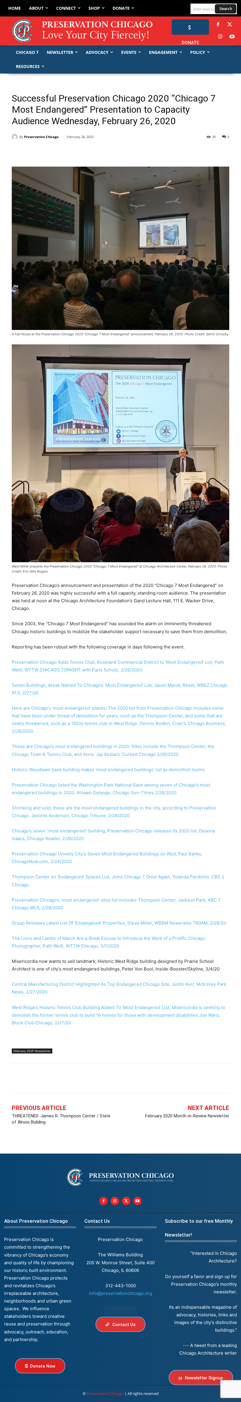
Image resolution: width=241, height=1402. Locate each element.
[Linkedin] (45, 152)
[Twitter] (230, 24)
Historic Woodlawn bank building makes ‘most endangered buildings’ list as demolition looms (108, 769)
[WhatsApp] (72, 152)
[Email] (85, 152)
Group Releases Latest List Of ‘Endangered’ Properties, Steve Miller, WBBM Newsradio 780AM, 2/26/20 (119, 923)
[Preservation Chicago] (74, 30)
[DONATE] (190, 27)
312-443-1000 (120, 1285)
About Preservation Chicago (36, 1221)
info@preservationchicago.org (120, 1293)
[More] (219, 1078)
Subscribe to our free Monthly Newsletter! (199, 1228)
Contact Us (97, 1221)
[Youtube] (137, 1201)
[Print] (99, 152)
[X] (31, 152)
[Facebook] (217, 24)
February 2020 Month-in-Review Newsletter (187, 1116)
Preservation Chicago (41, 137)
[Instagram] (220, 37)
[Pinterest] (58, 152)
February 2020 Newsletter (32, 1051)
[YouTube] (232, 37)
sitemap (120, 1310)
